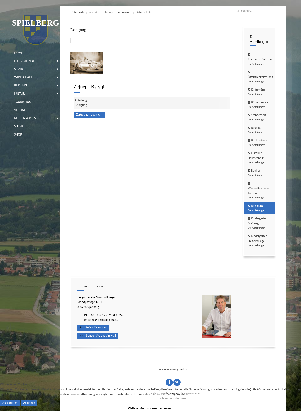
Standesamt (257, 117)
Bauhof (256, 172)
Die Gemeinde (24, 61)
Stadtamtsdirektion (260, 61)
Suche (19, 126)
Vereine (20, 110)
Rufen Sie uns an (94, 327)
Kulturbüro (256, 91)
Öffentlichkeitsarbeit (260, 79)
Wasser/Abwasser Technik (259, 193)
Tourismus (22, 102)
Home (18, 53)
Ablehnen (29, 403)
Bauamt (256, 130)
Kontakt (93, 12)
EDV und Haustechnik (256, 158)
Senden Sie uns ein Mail (99, 335)
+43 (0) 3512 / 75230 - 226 (107, 315)
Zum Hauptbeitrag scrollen (173, 369)
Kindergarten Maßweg (257, 223)
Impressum (124, 12)
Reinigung (256, 208)
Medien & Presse (26, 118)
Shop (18, 134)
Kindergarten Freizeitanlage (257, 241)
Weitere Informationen (142, 408)
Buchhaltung (257, 142)
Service (19, 69)
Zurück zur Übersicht (89, 114)
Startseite (78, 12)
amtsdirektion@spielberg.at (101, 320)
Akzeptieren (9, 403)
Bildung (20, 85)
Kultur (19, 93)
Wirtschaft (23, 77)
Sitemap (108, 12)
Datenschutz (144, 12)
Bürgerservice (258, 104)
